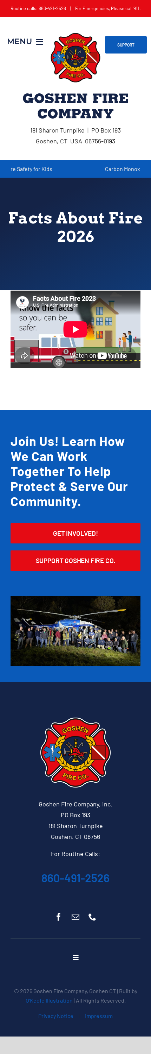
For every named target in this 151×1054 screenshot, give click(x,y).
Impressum (99, 1015)
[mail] (75, 917)
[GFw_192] (75, 36)
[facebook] (58, 917)
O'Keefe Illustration (49, 1000)
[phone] (92, 917)
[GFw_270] (75, 721)
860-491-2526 (75, 877)
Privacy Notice (55, 1015)
